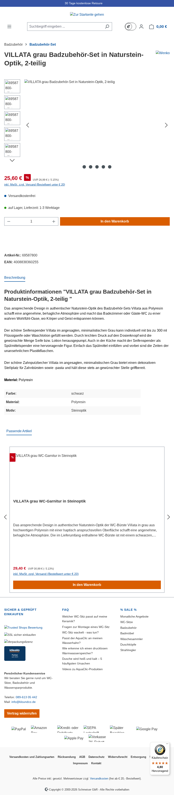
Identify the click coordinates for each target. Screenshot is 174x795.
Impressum (80, 763)
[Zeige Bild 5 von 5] (109, 167)
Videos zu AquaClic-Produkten (82, 669)
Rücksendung (67, 756)
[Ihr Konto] (141, 26)
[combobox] (64, 26)
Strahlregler (128, 650)
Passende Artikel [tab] (19, 431)
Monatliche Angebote (134, 616)
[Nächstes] (166, 125)
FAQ (65, 609)
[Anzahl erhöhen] (53, 221)
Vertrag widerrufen (22, 713)
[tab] (14, 278)
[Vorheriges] (27, 125)
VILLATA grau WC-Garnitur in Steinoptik (49, 501)
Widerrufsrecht (117, 756)
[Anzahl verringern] (8, 221)
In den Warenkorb (115, 221)
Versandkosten (99, 778)
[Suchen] (107, 26)
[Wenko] (163, 53)
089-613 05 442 (26, 697)
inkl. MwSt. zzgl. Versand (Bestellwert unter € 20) (34, 184)
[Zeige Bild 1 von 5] (84, 167)
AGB (82, 756)
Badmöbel (127, 633)
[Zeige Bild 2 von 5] (90, 167)
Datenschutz (96, 756)
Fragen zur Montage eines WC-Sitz (85, 627)
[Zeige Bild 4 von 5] (103, 167)
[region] (87, 125)
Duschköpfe (128, 644)
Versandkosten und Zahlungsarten (31, 756)
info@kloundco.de (23, 702)
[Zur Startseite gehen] (87, 14)
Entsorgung (138, 756)
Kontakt (96, 763)
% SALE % (128, 609)
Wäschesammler (131, 639)
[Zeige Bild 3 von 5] (97, 167)
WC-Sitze (126, 622)
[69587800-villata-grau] (97, 125)
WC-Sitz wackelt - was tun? (80, 632)
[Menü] (9, 26)
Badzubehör (128, 627)
